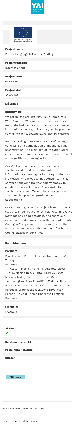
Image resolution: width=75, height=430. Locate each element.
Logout (16, 421)
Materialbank (30, 421)
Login (6, 421)
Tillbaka (15, 377)
